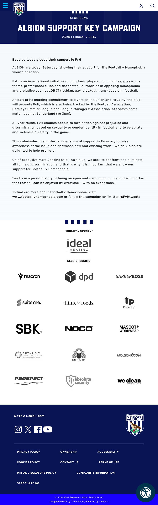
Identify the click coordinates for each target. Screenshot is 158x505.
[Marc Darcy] (79, 354)
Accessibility (108, 451)
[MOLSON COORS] (129, 354)
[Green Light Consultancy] (29, 355)
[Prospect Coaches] (29, 381)
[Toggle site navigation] (5, 5)
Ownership (68, 451)
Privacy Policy (28, 451)
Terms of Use (109, 462)
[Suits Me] (29, 303)
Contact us (69, 462)
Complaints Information (96, 472)
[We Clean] (129, 380)
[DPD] (79, 277)
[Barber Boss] (129, 277)
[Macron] (29, 276)
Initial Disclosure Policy (36, 472)
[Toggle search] (152, 5)
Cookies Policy (28, 462)
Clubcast (104, 501)
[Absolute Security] (79, 381)
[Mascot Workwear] (129, 329)
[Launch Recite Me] (145, 492)
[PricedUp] (129, 303)
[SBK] (29, 329)
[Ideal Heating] (79, 246)
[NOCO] (79, 329)
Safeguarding (28, 483)
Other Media (77, 501)
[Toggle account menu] (141, 5)
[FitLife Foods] (79, 303)
